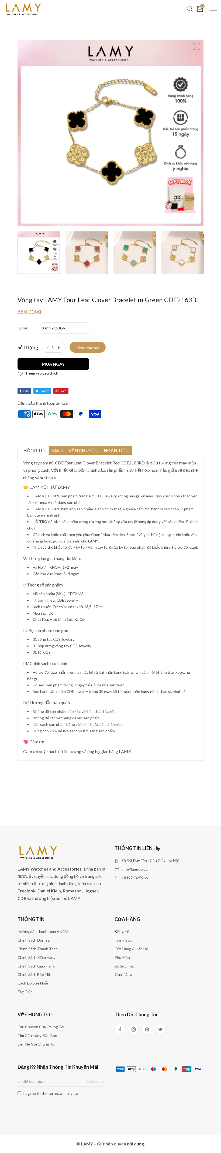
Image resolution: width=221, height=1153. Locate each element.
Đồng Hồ (122, 931)
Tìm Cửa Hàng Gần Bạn (37, 1035)
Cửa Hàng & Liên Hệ (131, 948)
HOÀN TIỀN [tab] (116, 450)
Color (23, 328)
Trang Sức (123, 940)
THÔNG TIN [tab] (33, 450)
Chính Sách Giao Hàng (36, 966)
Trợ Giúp (25, 991)
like (26, 391)
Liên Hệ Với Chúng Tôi (36, 1044)
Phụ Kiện (122, 957)
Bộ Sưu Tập (124, 966)
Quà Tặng (123, 974)
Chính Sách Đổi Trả (34, 940)
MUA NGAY (53, 363)
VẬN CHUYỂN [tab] (83, 450)
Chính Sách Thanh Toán (38, 948)
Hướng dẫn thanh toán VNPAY (43, 931)
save (63, 391)
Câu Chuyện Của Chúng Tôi (41, 1026)
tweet (44, 391)
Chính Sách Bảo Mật (35, 974)
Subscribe (95, 1081)
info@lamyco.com (136, 869)
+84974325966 (135, 877)
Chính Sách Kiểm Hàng (37, 957)
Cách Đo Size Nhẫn (33, 983)
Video (57, 450)
